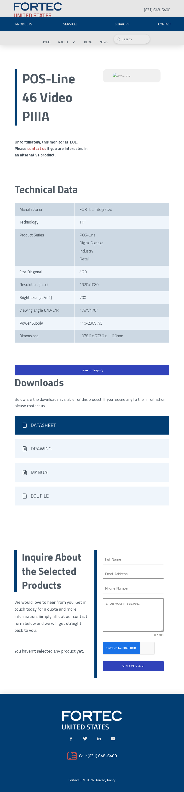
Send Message (133, 665)
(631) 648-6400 (102, 755)
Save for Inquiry (92, 370)
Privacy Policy (105, 779)
